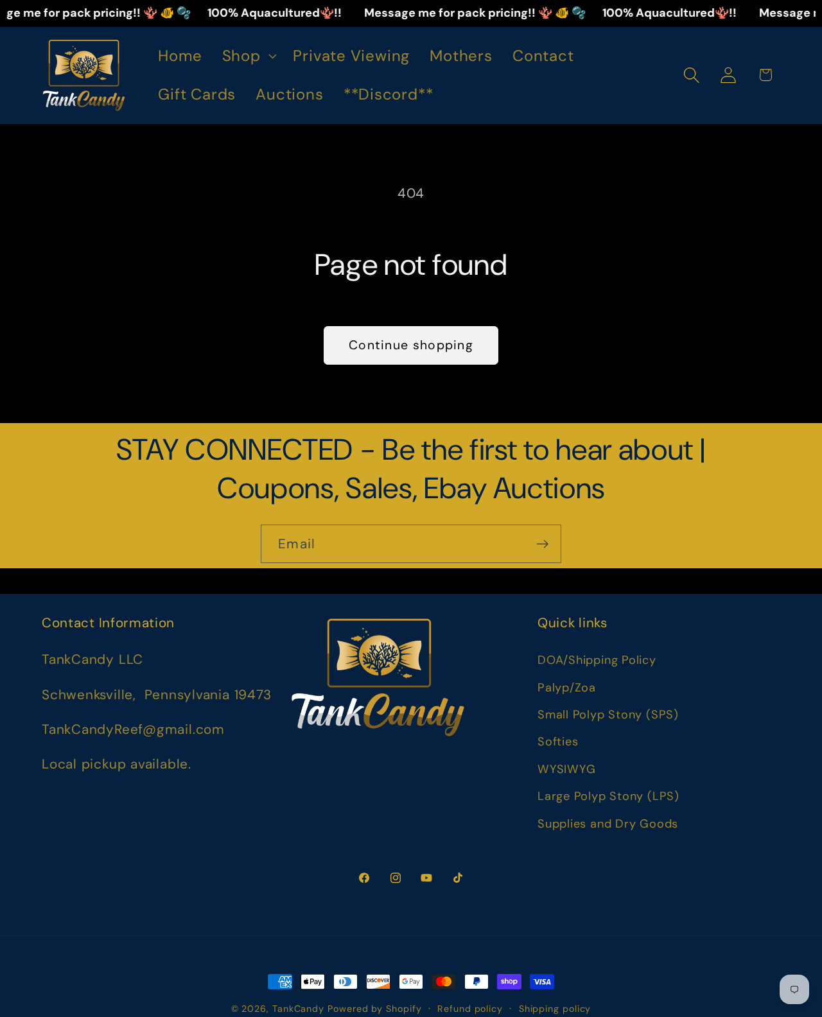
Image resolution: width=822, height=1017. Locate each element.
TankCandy (298, 1008)
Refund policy (470, 1008)
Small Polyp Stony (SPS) (608, 714)
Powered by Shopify (374, 1008)
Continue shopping (411, 345)
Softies (558, 741)
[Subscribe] (542, 544)
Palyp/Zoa (567, 687)
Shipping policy (555, 1008)
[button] (247, 55)
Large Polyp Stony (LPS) (608, 796)
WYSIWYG (566, 769)
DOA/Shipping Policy (597, 660)
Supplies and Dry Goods (608, 823)
